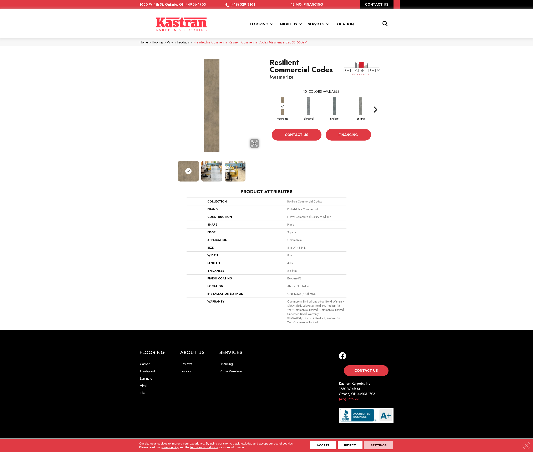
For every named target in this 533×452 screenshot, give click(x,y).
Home (143, 42)
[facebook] (343, 356)
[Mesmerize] (282, 106)
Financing (348, 135)
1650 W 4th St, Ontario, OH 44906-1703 (172, 4)
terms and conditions (204, 447)
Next (261, 169)
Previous (162, 169)
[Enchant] (334, 106)
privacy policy (170, 447)
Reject (350, 445)
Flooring (157, 42)
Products (183, 42)
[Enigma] (360, 106)
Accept (323, 445)
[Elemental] (308, 106)
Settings (379, 445)
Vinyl (170, 42)
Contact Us (296, 135)
